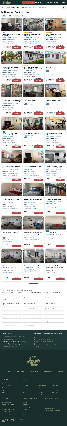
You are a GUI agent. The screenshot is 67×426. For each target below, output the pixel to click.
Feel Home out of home (52, 232)
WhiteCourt (23, 343)
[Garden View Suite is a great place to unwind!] (11, 24)
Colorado (25, 385)
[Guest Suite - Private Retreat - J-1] (33, 123)
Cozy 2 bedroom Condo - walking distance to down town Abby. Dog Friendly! (54, 266)
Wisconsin (55, 392)
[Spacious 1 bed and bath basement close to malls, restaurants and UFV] (11, 90)
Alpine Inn (48, 67)
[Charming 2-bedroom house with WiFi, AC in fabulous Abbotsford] (55, 156)
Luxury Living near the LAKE (31, 265)
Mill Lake (9, 136)
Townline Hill (32, 102)
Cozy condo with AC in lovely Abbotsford (10, 233)
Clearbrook (53, 234)
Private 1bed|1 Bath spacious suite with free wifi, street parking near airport (33, 233)
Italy (24, 411)
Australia (25, 404)
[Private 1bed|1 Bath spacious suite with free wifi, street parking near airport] (33, 223)
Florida (25, 387)
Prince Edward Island (7, 411)
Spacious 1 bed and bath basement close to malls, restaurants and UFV (11, 101)
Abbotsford (32, 37)
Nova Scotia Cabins (7, 414)
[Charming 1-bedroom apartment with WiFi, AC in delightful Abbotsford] (11, 256)
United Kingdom (27, 407)
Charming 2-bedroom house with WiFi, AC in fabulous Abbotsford (54, 167)
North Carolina (42, 387)
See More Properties (33, 283)
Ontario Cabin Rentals (8, 404)
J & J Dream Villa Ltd (29, 100)
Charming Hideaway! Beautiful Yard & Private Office (11, 68)
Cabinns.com (50, 410)
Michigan (25, 394)
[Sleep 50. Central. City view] (55, 90)
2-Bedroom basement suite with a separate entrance (33, 167)
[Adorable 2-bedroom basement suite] (55, 123)
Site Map (56, 408)
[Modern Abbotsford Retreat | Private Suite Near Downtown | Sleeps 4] (11, 123)
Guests (16, 15)
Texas (53, 383)
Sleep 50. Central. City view (53, 100)
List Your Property (7, 385)
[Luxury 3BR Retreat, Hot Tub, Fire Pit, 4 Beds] (33, 24)
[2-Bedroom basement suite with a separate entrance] (33, 156)
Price (10, 15)
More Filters (24, 15)
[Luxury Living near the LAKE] (33, 256)
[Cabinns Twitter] (55, 399)
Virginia (54, 387)
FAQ (3, 390)
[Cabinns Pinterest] (47, 399)
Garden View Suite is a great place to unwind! (11, 35)
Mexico (25, 402)
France (25, 409)
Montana (40, 383)
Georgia (25, 390)
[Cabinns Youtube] (51, 399)
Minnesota (26, 392)
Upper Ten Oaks (54, 102)
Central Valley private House (53, 199)
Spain (24, 414)
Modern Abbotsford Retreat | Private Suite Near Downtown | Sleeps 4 (10, 134)
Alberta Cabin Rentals (8, 407)
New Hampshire (42, 385)
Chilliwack (5, 37)
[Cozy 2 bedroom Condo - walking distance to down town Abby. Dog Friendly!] (55, 256)
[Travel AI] (9, 420)
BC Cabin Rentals (6, 402)
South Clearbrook (54, 69)
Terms (52, 408)
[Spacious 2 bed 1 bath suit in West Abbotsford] (33, 189)
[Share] (64, 7)
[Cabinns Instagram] (57, 399)
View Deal (16, 47)
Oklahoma (40, 392)
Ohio (39, 390)
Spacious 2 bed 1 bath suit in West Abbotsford (33, 200)
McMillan (9, 37)
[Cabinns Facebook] (45, 399)
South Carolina (42, 394)
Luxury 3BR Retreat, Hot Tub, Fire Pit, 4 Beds (32, 35)
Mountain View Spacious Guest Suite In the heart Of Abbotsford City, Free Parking (10, 200)
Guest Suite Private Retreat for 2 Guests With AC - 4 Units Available (33, 68)
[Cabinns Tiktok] (49, 399)
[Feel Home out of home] (55, 223)
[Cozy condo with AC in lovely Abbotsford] (11, 223)
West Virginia (56, 390)
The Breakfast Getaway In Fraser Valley (11, 167)
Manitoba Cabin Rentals (8, 409)
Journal (4, 392)
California (26, 383)
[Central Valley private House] (55, 189)
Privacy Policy (48, 408)
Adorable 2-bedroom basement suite (54, 134)
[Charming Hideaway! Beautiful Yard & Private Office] (11, 57)
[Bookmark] (20, 19)
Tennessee (55, 385)
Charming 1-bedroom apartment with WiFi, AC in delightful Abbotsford (10, 266)
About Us (4, 387)
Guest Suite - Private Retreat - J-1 (33, 133)
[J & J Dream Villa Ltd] (33, 90)
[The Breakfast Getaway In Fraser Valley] (11, 156)
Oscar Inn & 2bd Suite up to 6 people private (53, 35)
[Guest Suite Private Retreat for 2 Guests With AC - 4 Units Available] (33, 57)
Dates (4, 15)
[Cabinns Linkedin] (53, 399)
